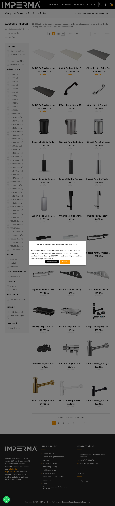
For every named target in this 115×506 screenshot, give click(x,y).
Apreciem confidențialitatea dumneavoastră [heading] (57, 244)
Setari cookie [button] (52, 262)
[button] (6, 499)
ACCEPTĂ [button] (65, 262)
